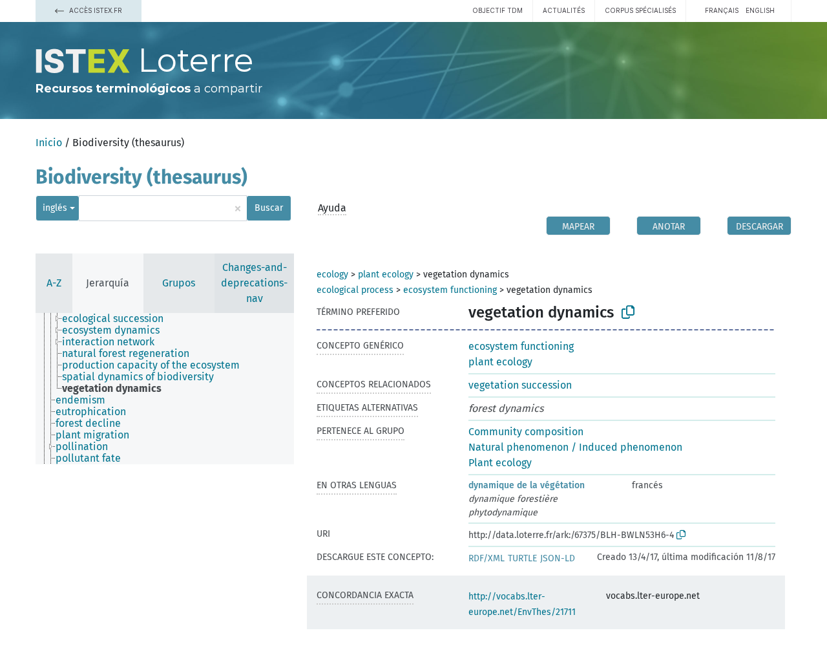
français (721, 10)
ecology (332, 274)
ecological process (355, 290)
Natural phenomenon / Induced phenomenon (575, 447)
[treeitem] (118, 319)
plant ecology (386, 274)
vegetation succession (520, 385)
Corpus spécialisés (640, 10)
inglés (55, 207)
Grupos (178, 283)
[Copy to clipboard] (628, 312)
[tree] (165, 388)
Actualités (564, 10)
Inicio (49, 142)
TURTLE (522, 558)
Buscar (269, 207)
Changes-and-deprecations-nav (254, 283)
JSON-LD (557, 558)
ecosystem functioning (450, 290)
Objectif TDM (497, 10)
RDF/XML (486, 558)
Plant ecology (500, 463)
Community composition (525, 432)
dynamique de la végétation (526, 485)
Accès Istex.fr (94, 10)
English (760, 10)
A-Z (54, 283)
